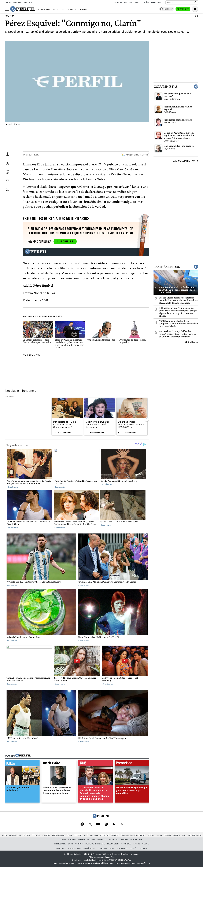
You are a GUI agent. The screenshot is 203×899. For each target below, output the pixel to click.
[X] (90, 824)
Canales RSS (61, 848)
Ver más (190, 342)
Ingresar (168, 9)
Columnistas (166, 86)
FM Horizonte (136, 840)
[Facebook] (82, 824)
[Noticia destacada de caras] (95, 764)
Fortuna (91, 840)
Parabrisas (102, 840)
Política (61, 9)
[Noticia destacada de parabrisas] (132, 764)
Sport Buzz (126, 844)
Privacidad (102, 848)
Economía (36, 835)
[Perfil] (23, 756)
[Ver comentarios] (196, 16)
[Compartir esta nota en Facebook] (7, 154)
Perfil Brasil (156, 2)
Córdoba (94, 835)
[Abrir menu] (7, 9)
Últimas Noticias (46, 9)
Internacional (58, 835)
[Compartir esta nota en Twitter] (7, 163)
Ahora (4, 835)
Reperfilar (104, 835)
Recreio (136, 844)
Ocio (86, 835)
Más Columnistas (184, 161)
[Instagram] (106, 824)
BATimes (124, 840)
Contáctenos (89, 848)
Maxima (145, 844)
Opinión (71, 9)
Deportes (78, 835)
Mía (117, 840)
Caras (136, 2)
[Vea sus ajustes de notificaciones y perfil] (195, 9)
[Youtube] (98, 824)
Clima (69, 835)
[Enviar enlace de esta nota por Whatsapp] (7, 172)
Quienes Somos (74, 848)
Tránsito (143, 848)
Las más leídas (167, 266)
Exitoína (145, 2)
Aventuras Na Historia (95, 844)
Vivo (183, 835)
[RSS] (113, 824)
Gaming (176, 835)
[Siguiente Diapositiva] (147, 419)
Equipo (112, 848)
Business (118, 2)
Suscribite (183, 9)
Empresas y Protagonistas (133, 835)
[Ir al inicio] (22, 9)
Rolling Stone (113, 844)
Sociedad (82, 9)
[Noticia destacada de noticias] (22, 764)
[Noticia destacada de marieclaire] (58, 764)
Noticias (128, 2)
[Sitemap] (121, 824)
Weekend (81, 840)
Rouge (111, 840)
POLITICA (9, 16)
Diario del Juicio (195, 835)
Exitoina (167, 835)
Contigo (79, 844)
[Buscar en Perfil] (196, 2)
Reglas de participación (127, 848)
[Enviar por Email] (7, 181)
